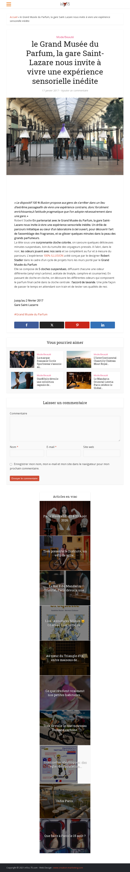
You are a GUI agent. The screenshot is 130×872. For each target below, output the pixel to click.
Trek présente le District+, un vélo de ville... (65, 553)
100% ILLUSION (53, 255)
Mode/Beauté (65, 37)
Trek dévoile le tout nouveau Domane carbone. (65, 728)
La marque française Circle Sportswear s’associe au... (49, 362)
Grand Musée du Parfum (31, 314)
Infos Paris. (65, 801)
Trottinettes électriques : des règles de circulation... (65, 764)
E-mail (52, 447)
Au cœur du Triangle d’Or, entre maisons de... (65, 658)
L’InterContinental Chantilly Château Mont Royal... (105, 360)
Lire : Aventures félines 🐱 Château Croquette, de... (65, 623)
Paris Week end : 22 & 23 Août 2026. (65, 518)
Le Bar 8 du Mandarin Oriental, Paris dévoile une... (65, 588)
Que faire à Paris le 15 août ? (65, 836)
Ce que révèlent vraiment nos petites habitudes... (65, 693)
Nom (14, 447)
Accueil (13, 17)
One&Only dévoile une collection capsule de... (47, 381)
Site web (88, 447)
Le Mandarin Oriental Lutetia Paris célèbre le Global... (103, 383)
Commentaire (18, 413)
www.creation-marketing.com (68, 867)
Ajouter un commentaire (74, 90)
